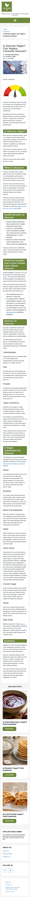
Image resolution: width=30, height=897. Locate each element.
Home (5, 29)
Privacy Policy (7, 854)
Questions (6, 31)
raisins (5, 277)
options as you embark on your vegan (14, 463)
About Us (6, 851)
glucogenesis (10, 312)
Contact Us (6, 856)
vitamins (22, 624)
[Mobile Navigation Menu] (15, 20)
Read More (9, 729)
